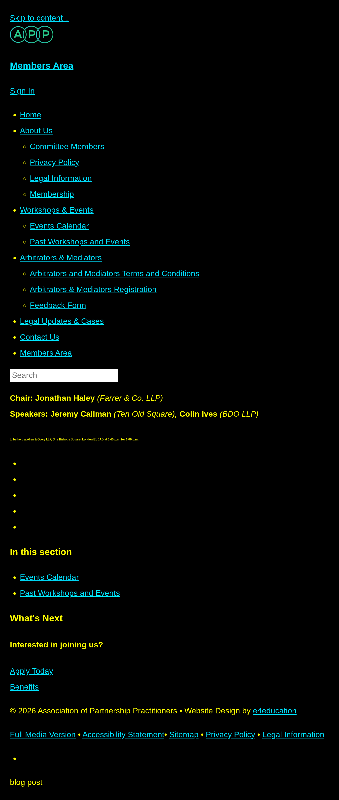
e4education (275, 710)
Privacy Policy (230, 734)
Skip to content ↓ (39, 17)
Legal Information (293, 734)
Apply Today (31, 671)
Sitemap (184, 734)
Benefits (24, 686)
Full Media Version (43, 734)
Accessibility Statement (123, 734)
